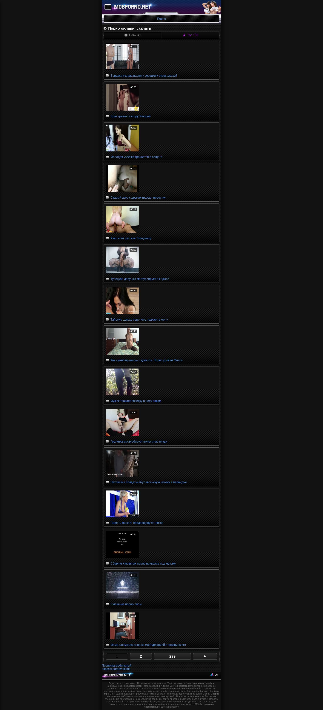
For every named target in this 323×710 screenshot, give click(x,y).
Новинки (134, 35)
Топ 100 (192, 35)
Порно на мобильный (116, 665)
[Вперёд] (205, 656)
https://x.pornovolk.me (116, 668)
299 (172, 656)
